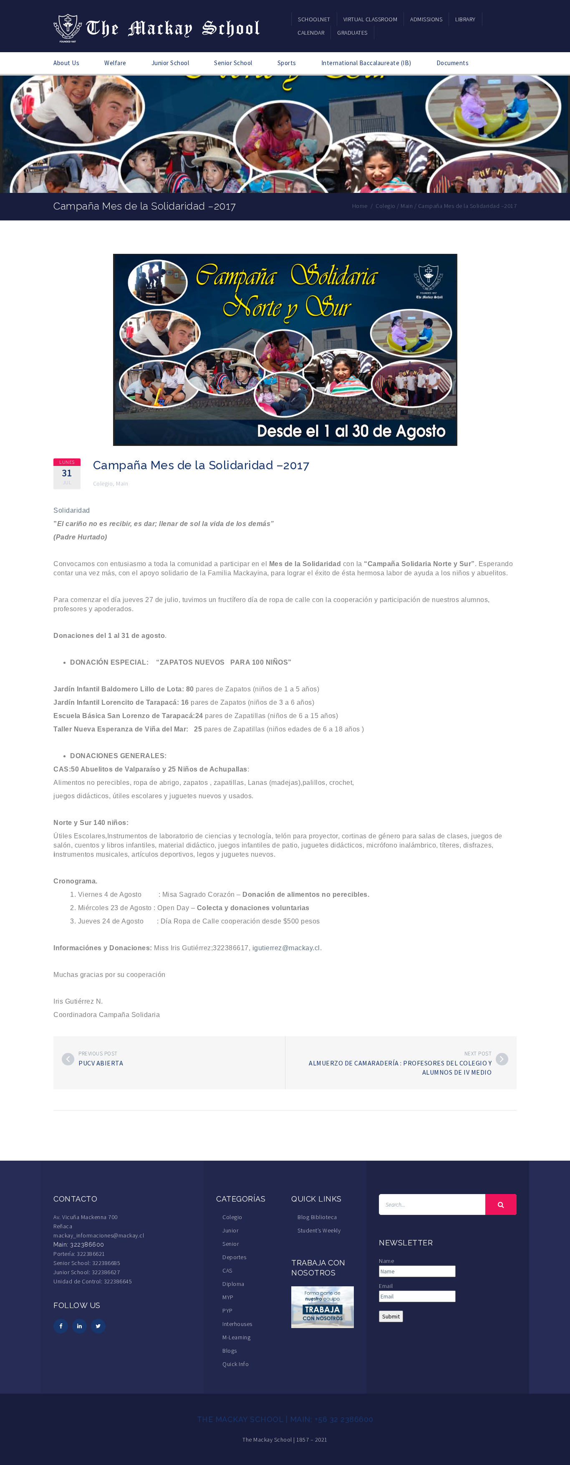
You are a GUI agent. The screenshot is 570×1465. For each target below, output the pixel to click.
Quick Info (235, 1364)
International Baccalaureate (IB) (366, 63)
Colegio (103, 483)
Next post (478, 1053)
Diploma (233, 1284)
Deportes (234, 1257)
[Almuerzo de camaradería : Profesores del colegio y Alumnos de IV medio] (502, 1059)
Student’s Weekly (319, 1230)
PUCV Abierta (100, 1063)
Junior (230, 1230)
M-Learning (236, 1337)
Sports (286, 63)
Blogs (229, 1350)
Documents (452, 63)
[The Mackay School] (157, 26)
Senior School (233, 63)
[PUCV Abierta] (68, 1059)
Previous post (98, 1053)
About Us (66, 63)
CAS (227, 1270)
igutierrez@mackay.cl (286, 947)
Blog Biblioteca (317, 1217)
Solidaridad (71, 510)
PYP (227, 1310)
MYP (228, 1297)
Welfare (115, 63)
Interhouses (237, 1324)
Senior (230, 1243)
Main (122, 483)
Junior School (170, 63)
